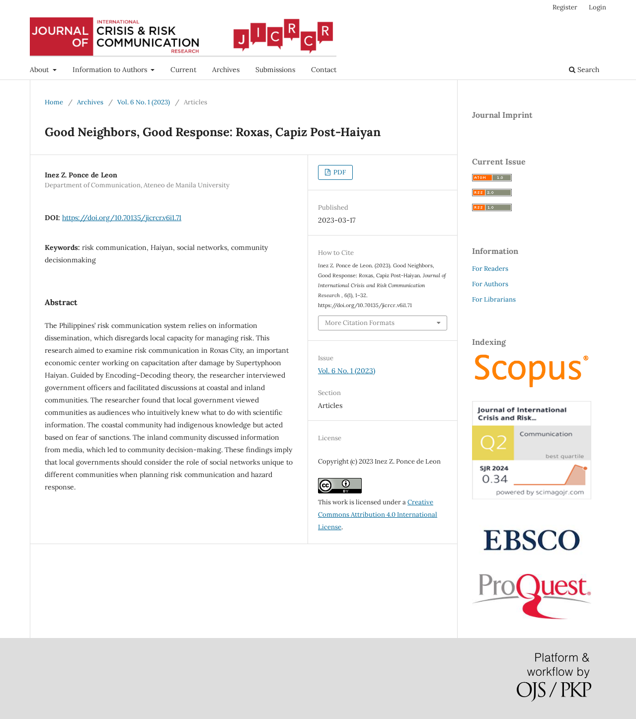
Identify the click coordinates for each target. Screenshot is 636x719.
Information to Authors (111, 69)
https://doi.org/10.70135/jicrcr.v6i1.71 (121, 217)
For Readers (490, 268)
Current (183, 69)
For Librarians (494, 299)
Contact (323, 69)
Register (565, 7)
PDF (339, 172)
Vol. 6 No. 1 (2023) (143, 102)
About (40, 69)
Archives (225, 69)
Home (54, 102)
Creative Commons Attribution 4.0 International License (377, 514)
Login (597, 7)
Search (587, 69)
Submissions (275, 69)
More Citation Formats (360, 323)
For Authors (490, 284)
